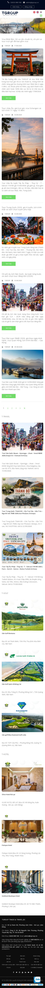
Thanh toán (22, 961)
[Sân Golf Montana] (22, 615)
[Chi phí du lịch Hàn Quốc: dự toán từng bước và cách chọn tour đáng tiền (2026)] (22, 297)
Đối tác (8, 958)
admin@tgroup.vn (32, 2)
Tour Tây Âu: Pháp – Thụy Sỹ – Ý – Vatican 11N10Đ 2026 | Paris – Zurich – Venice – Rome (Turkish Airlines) (22, 568)
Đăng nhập (28, 7)
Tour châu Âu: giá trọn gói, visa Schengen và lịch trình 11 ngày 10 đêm (21, 109)
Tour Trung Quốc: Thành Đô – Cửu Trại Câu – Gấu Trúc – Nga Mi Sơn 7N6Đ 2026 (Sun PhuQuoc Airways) (22, 512)
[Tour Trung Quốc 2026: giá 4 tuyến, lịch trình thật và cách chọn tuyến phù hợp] (22, 231)
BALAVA (22, 967)
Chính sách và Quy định (8, 964)
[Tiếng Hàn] (41, 12)
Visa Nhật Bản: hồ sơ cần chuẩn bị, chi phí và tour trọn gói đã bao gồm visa (22, 40)
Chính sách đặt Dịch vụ (22, 964)
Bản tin (22, 958)
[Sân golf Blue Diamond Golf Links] (22, 716)
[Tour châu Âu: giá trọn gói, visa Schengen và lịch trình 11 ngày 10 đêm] (22, 149)
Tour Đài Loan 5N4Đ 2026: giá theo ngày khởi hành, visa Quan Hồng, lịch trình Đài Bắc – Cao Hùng (22, 340)
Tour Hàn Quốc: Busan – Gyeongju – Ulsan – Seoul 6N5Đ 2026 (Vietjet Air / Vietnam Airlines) (22, 454)
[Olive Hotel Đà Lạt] (22, 776)
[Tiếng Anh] (37, 12)
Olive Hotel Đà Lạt (8, 794)
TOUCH (8, 967)
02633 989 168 (15, 2)
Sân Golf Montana (8, 633)
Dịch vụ (36, 958)
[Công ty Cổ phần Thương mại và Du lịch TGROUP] (22, 985)
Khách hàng (36, 956)
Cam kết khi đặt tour (36, 964)
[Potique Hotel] (22, 826)
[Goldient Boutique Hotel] (22, 877)
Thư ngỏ (8, 956)
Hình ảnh (22, 956)
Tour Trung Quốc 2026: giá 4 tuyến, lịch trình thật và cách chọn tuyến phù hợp (22, 208)
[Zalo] (37, 980)
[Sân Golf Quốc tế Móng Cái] (22, 665)
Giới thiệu (16, 7)
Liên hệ (8, 961)
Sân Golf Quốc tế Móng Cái (11, 684)
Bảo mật (36, 961)
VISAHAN (39, 967)
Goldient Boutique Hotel (11, 896)
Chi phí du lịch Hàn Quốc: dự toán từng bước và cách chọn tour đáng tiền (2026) (21, 275)
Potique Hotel (7, 845)
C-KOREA (33, 967)
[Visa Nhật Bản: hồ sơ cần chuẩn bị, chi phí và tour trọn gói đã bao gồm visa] (22, 62)
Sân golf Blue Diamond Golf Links (14, 735)
